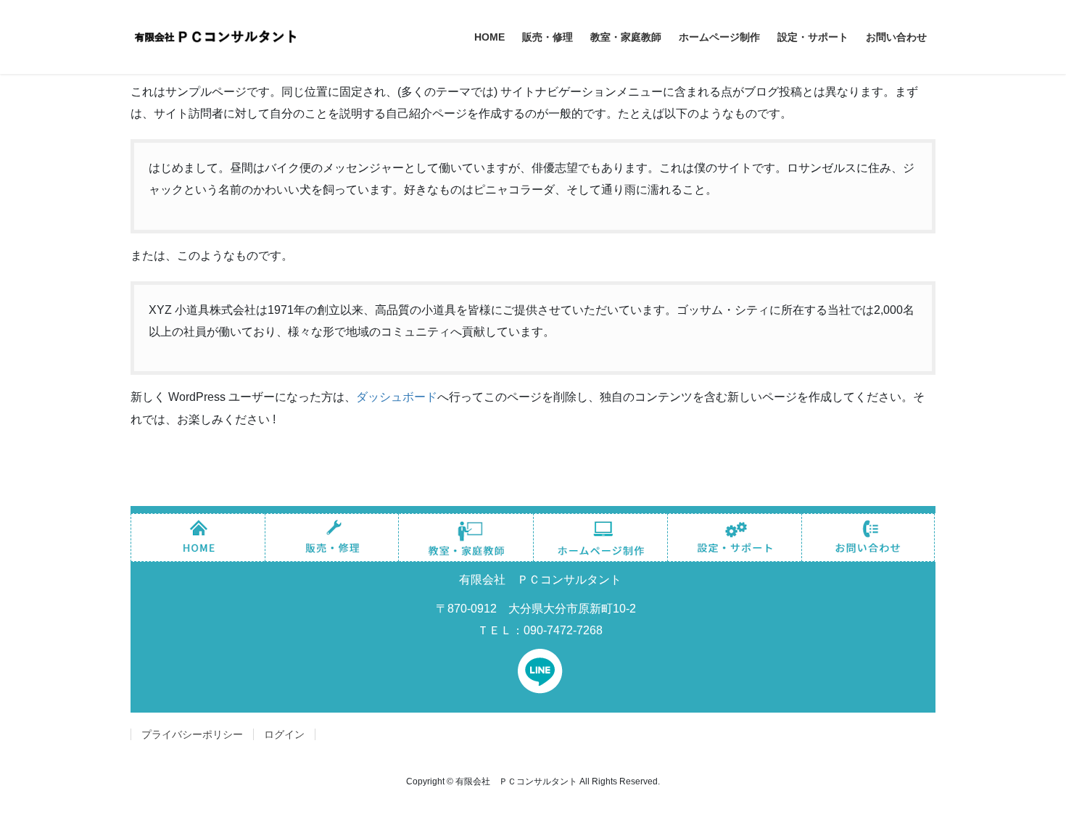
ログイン (284, 734)
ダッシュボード (396, 397)
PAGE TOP (1028, 779)
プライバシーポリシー (192, 734)
